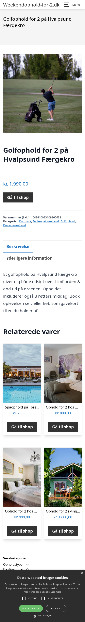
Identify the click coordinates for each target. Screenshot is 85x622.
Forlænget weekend (46, 221)
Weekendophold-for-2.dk (31, 5)
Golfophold (67, 221)
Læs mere (56, 591)
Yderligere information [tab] (29, 258)
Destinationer (13, 569)
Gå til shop (18, 197)
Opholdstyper (13, 564)
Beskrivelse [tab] (17, 246)
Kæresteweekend (14, 225)
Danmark (25, 221)
